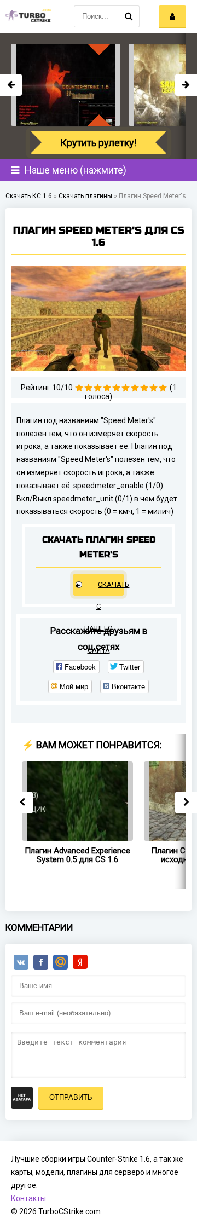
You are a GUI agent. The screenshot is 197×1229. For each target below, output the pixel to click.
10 (162, 388)
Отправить (70, 1097)
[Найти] (129, 16)
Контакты (28, 1198)
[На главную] (27, 16)
